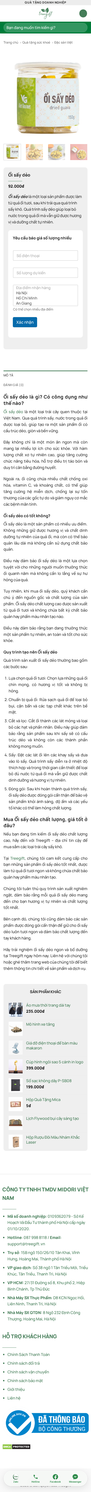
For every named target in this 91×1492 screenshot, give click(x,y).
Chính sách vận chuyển (28, 1372)
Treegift (17, 858)
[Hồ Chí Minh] (44, 298)
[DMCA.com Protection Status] (16, 1446)
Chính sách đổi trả (23, 1363)
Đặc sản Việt (63, 42)
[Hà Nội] (44, 292)
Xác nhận (25, 322)
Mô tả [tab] (8, 375)
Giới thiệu (16, 1389)
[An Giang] (44, 303)
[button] (7, 14)
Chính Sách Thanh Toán (28, 1354)
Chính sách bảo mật (25, 1380)
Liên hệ (14, 1398)
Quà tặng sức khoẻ (36, 42)
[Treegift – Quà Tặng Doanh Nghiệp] (45, 13)
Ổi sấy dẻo (13, 411)
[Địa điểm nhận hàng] (44, 287)
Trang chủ (11, 42)
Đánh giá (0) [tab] (14, 385)
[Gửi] (82, 27)
